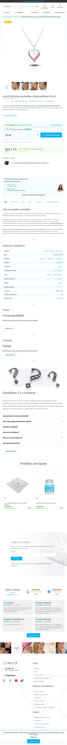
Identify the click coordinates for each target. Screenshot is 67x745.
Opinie (29, 202)
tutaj (36, 734)
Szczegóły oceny (23, 101)
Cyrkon (60, 266)
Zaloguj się (16, 558)
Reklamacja (37, 698)
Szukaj (37, 7)
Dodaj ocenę (9, 328)
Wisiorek (41, 258)
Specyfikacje (13, 202)
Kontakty (36, 668)
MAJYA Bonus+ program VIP (42, 678)
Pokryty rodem (57, 270)
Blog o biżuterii (38, 675)
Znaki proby (37, 720)
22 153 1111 (9, 669)
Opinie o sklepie (12, 589)
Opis (5, 202)
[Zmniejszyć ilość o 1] (30, 135)
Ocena (22, 202)
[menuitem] (6, 12)
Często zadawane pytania (41, 724)
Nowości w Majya (39, 681)
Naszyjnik (50, 258)
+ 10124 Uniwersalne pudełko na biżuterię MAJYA (30, 163)
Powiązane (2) (39, 202)
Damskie (59, 279)
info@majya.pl (11, 189)
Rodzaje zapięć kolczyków (42, 717)
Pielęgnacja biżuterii (40, 727)
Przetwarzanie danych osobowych (44, 707)
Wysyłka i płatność (39, 701)
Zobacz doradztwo (10, 451)
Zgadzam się (33, 741)
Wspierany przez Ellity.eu (23, 151)
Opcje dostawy (57, 125)
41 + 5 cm (59, 287)
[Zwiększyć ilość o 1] (37, 135)
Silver (48, 274)
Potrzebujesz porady (52, 202)
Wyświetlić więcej (33, 635)
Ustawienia (33, 737)
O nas (36, 672)
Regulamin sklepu (39, 704)
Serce (60, 283)
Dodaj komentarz (10, 355)
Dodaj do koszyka (52, 135)
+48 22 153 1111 (12, 184)
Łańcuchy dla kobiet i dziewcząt (52, 251)
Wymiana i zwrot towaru (41, 694)
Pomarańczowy (57, 274)
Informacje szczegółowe (10, 115)
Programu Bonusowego (36, 149)
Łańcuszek (59, 258)
